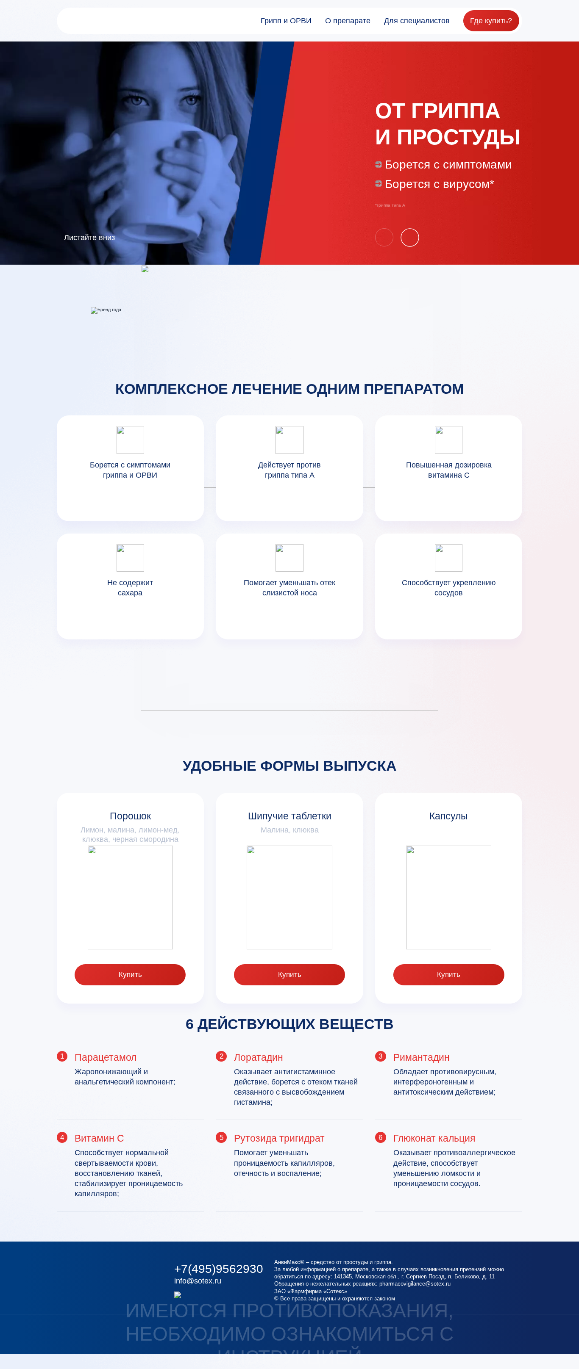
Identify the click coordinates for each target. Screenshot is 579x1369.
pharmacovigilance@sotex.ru (415, 1283)
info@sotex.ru (197, 1280)
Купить (130, 975)
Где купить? (491, 20)
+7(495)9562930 (218, 1268)
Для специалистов (417, 20)
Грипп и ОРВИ (286, 20)
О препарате (347, 20)
